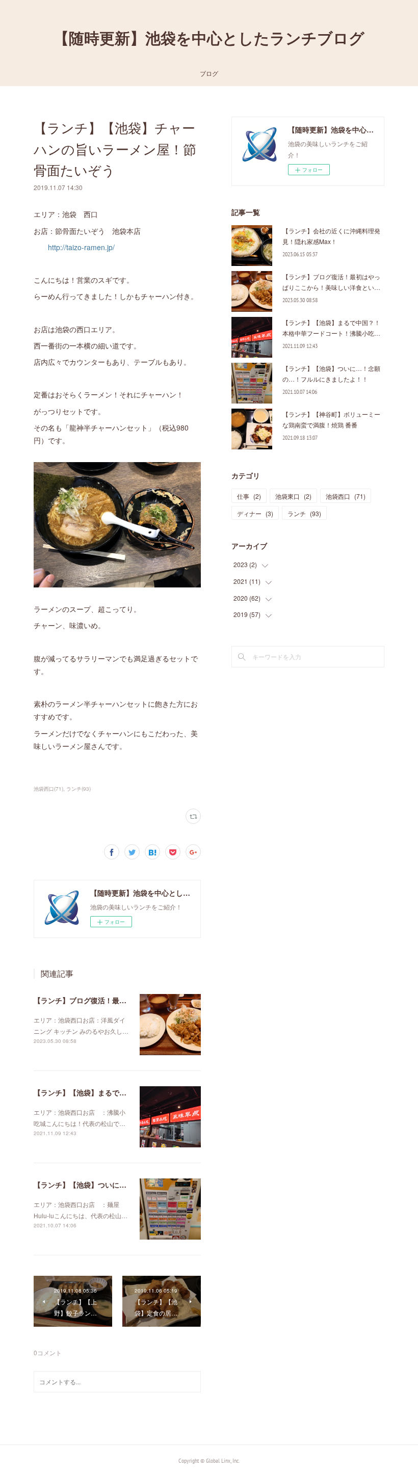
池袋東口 (293, 496)
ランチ (304, 513)
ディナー (255, 513)
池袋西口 (345, 496)
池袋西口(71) (48, 788)
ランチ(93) (78, 788)
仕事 (249, 496)
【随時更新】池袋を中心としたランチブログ (209, 38)
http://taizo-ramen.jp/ (81, 247)
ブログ (209, 73)
